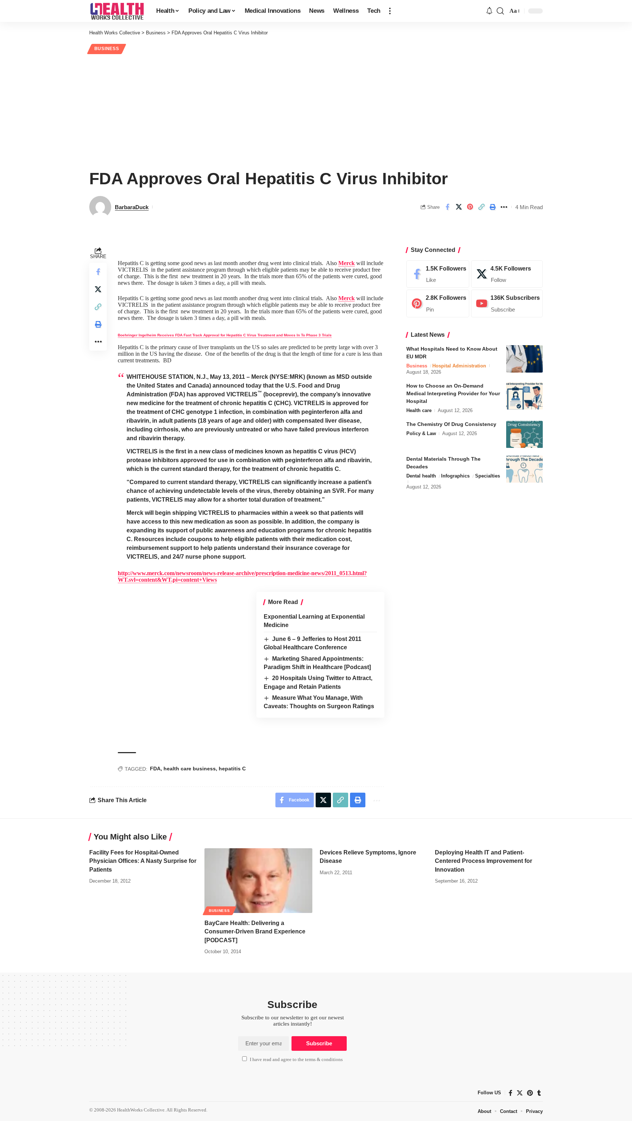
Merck (346, 263)
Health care (419, 411)
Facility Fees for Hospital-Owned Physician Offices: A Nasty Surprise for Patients (142, 860)
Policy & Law (421, 434)
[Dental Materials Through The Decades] (524, 469)
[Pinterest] (437, 304)
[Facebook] (437, 274)
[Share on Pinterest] (470, 207)
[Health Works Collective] (116, 11)
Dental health (421, 476)
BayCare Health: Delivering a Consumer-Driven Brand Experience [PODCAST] (254, 931)
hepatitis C (232, 768)
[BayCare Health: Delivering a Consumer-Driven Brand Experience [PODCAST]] (258, 880)
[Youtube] (507, 304)
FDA (155, 768)
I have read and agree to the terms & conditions (296, 1059)
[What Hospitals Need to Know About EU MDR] (524, 359)
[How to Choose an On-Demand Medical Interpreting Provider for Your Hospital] (524, 396)
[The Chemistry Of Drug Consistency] (524, 434)
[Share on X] (459, 207)
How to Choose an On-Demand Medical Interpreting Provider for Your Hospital (453, 393)
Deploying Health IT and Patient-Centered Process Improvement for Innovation (483, 860)
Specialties (487, 476)
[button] (390, 11)
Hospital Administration (459, 366)
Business (106, 48)
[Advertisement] (316, 110)
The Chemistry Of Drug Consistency (451, 424)
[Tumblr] (539, 1093)
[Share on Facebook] (447, 207)
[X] (507, 274)
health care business (189, 768)
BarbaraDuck (131, 207)
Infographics (455, 476)
